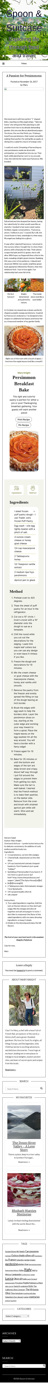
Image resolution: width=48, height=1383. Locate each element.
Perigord (34, 1279)
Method (32, 493)
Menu (24, 63)
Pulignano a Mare (36, 1283)
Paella (24, 1279)
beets (22, 1251)
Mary (25, 85)
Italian (21, 1270)
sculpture (24, 1286)
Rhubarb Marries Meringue (24, 1212)
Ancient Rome (10, 1251)
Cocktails (8, 1256)
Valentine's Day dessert (14, 1297)
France (12, 1259)
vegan (26, 1297)
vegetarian (34, 1297)
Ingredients (17, 493)
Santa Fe (17, 1286)
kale (33, 1270)
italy (28, 1269)
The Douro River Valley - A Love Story (24, 1146)
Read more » (10, 1069)
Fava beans (38, 1256)
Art (17, 1251)
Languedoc (17, 1274)
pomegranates (10, 1283)
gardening (11, 1264)
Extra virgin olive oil (22, 1255)
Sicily (30, 1286)
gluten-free (23, 1264)
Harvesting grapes (35, 1264)
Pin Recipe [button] (23, 425)
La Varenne (26, 1274)
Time (13, 1293)
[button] (34, 511)
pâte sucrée (9, 1286)
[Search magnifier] (41, 1088)
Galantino (20, 1260)
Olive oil (17, 1278)
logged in (21, 970)
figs (6, 1260)
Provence (19, 1283)
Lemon (32, 1274)
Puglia (26, 1283)
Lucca (9, 1278)
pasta (29, 1279)
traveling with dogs (29, 1293)
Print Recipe (24, 419)
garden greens (29, 1260)
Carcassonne (32, 1251)
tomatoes (19, 1293)
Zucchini (13, 1301)
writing (7, 1301)
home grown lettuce (12, 1270)
